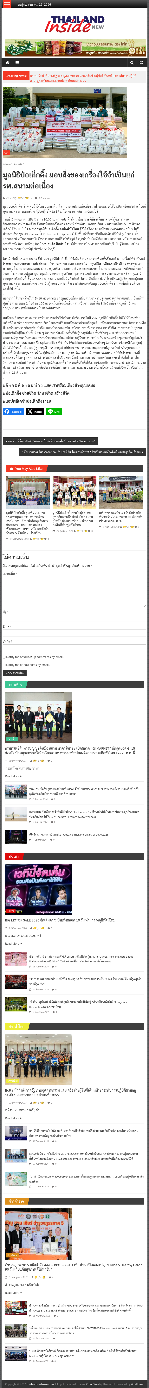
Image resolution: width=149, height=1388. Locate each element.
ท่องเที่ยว (12, 739)
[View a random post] (141, 62)
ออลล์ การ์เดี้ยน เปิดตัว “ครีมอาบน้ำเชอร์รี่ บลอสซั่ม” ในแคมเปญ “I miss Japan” (51, 441)
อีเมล (7, 627)
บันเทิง (11, 910)
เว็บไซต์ (7, 642)
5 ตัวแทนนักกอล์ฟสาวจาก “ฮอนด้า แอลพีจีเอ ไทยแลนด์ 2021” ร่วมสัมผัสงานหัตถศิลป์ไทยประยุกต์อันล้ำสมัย (81, 452)
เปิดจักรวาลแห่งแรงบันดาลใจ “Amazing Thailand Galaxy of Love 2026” (69, 834)
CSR (6, 152)
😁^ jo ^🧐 (38, 539)
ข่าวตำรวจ (12, 1255)
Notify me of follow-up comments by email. (35, 657)
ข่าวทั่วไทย (13, 1080)
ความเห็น (10, 574)
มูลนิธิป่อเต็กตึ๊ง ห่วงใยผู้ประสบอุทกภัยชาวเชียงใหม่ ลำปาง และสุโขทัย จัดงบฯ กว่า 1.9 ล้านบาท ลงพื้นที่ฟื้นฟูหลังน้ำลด (73, 519)
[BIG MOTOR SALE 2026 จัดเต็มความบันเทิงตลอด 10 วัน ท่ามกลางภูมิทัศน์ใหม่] (38, 889)
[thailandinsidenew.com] (8, 62)
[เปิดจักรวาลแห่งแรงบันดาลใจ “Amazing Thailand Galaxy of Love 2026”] (16, 837)
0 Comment (44, 197)
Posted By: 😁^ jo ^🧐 (17, 198)
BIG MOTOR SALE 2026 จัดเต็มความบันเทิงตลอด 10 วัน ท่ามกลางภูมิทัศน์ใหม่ (60, 920)
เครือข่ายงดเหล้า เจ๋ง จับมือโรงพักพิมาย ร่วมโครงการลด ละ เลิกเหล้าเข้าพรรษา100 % (121, 517)
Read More (12, 776)
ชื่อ (6, 612)
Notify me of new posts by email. (28, 665)
